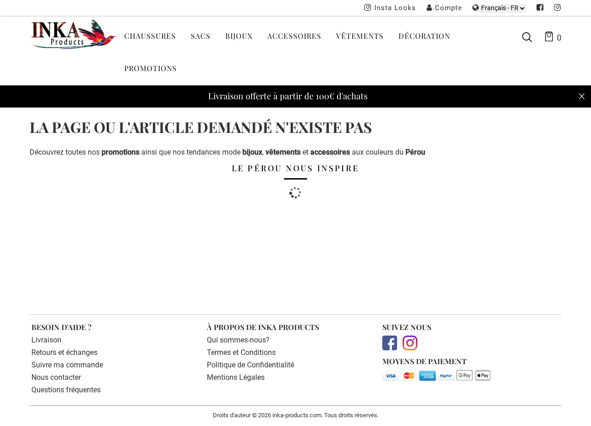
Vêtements (360, 36)
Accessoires (294, 36)
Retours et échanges (64, 352)
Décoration (424, 36)
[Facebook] (540, 8)
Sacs (201, 36)
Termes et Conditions (241, 352)
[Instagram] (557, 8)
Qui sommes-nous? (238, 340)
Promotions (150, 68)
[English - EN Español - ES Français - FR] (502, 8)
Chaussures (150, 36)
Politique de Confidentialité (250, 364)
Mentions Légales (236, 377)
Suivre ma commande (67, 364)
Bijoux (239, 36)
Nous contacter (56, 377)
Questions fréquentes (66, 389)
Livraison (46, 340)
